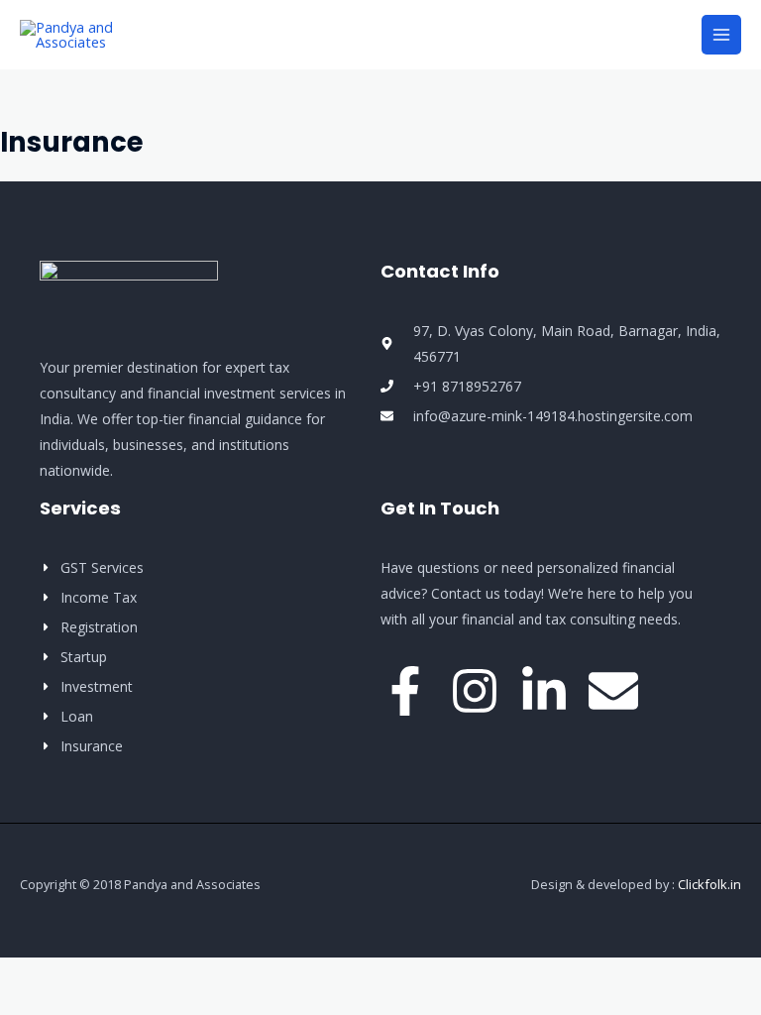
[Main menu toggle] (721, 35)
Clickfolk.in (709, 884)
